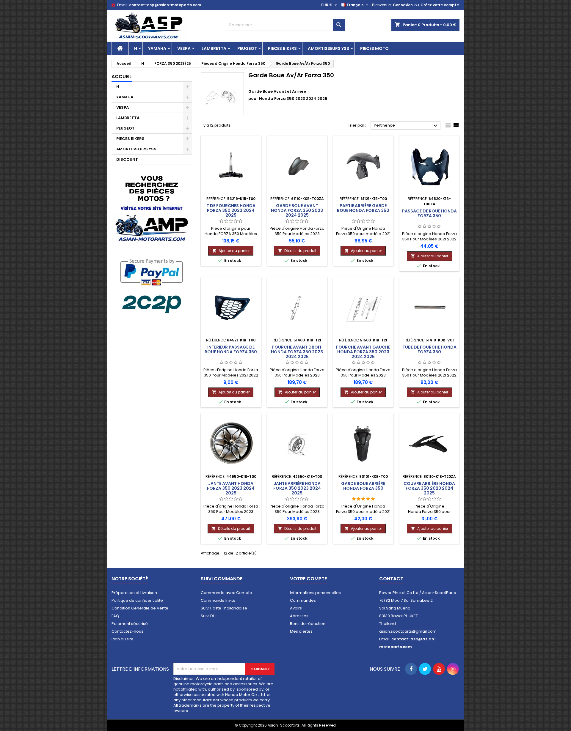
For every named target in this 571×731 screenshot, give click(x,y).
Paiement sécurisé (130, 623)
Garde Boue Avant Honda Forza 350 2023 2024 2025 (297, 210)
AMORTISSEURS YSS (328, 48)
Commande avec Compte (226, 592)
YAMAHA (157, 48)
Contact (391, 578)
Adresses (299, 616)
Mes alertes (301, 631)
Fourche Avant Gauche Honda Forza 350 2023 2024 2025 (363, 352)
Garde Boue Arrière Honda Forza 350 (363, 485)
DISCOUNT (127, 159)
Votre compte (308, 578)
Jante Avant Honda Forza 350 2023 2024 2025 (231, 488)
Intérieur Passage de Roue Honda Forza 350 (231, 349)
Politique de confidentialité (137, 600)
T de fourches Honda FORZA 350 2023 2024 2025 (230, 210)
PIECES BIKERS (282, 48)
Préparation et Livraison (134, 592)
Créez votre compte (440, 4)
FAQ (115, 616)
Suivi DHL (209, 616)
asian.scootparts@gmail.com (408, 631)
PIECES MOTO (374, 48)
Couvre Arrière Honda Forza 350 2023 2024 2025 (429, 488)
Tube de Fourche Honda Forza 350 (429, 349)
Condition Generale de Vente (140, 608)
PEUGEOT (247, 48)
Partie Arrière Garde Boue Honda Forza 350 (363, 208)
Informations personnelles (315, 592)
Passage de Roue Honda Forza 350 (429, 213)
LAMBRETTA (214, 48)
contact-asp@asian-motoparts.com (165, 4)
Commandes (303, 600)
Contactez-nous (127, 631)
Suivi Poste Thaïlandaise (224, 608)
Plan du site (123, 639)
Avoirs (296, 608)
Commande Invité (218, 600)
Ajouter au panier (231, 250)
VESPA (184, 48)
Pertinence (406, 125)
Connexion (403, 4)
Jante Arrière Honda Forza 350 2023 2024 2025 (297, 488)
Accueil (122, 76)
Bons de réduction (307, 623)
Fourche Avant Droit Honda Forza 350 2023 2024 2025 (297, 352)
